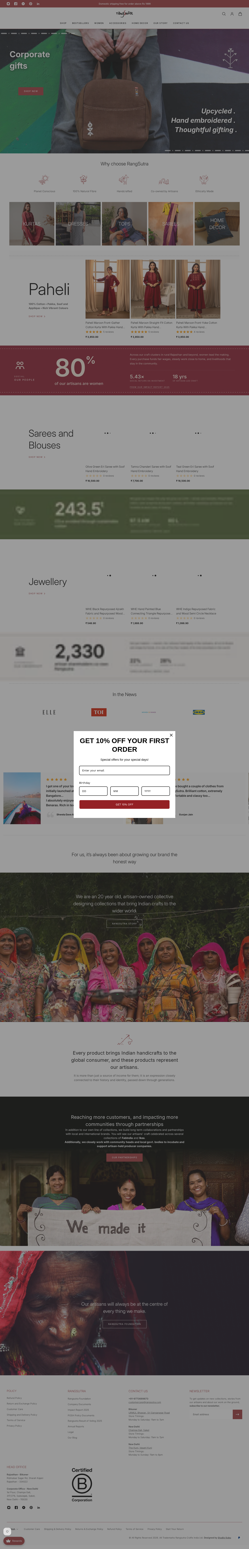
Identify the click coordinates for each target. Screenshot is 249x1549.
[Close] (171, 735)
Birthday (84, 782)
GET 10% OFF (124, 804)
